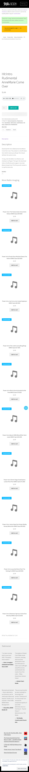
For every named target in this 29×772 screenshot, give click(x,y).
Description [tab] (5, 139)
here (19, 28)
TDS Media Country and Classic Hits (21, 720)
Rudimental (14, 124)
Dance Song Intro (18, 37)
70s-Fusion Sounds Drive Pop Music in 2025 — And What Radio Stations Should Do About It (12, 739)
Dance (14, 122)
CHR (12, 122)
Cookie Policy (5, 765)
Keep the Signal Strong (10, 752)
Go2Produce (20, 122)
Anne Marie (7, 122)
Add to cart (13, 108)
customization (16, 13)
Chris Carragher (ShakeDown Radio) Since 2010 (7, 664)
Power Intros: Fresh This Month (12, 749)
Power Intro (10, 37)
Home (4, 37)
